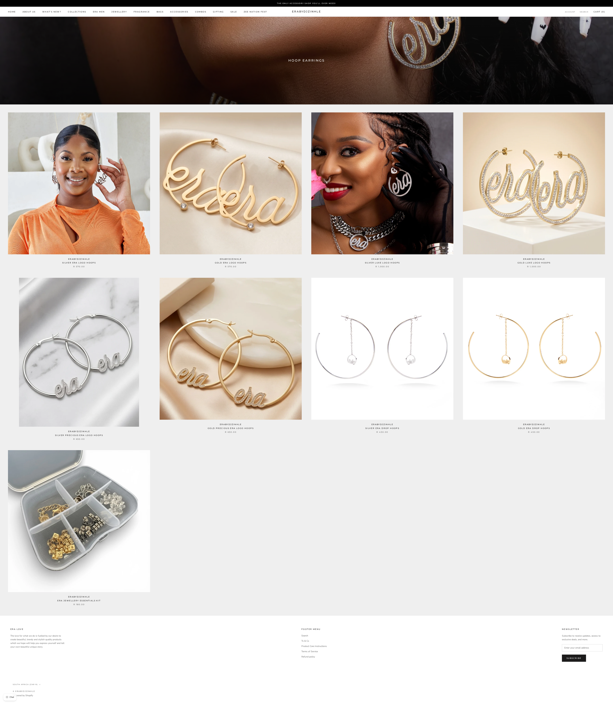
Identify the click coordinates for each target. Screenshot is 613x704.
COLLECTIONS (77, 12)
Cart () (599, 12)
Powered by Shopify (23, 695)
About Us (29, 12)
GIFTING (218, 12)
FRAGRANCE (142, 12)
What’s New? (51, 12)
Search (584, 12)
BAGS (160, 12)
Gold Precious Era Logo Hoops (231, 428)
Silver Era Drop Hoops (382, 428)
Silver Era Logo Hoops (79, 263)
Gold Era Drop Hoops (534, 428)
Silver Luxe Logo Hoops (382, 263)
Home (12, 12)
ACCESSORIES (179, 12)
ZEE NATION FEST (255, 12)
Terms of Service (309, 651)
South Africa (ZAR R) (25, 684)
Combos (200, 12)
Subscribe (574, 658)
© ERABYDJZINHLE (24, 691)
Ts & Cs (305, 640)
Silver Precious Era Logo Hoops (79, 435)
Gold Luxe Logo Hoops (534, 263)
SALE (234, 12)
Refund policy (308, 656)
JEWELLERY (119, 12)
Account (570, 12)
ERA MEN (99, 12)
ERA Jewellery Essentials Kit (79, 600)
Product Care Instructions (314, 646)
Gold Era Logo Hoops (231, 263)
